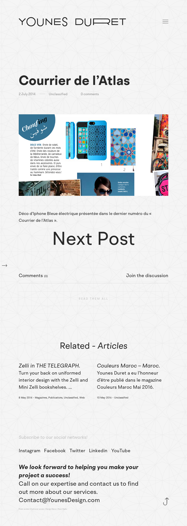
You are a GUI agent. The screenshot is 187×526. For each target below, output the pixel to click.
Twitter (77, 450)
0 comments (90, 94)
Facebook (55, 450)
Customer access (37, 509)
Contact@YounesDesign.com (59, 500)
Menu (166, 22)
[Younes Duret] (72, 21)
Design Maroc (51, 509)
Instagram (29, 450)
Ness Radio (62, 509)
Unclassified (58, 94)
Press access (24, 509)
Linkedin (98, 450)
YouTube (120, 450)
